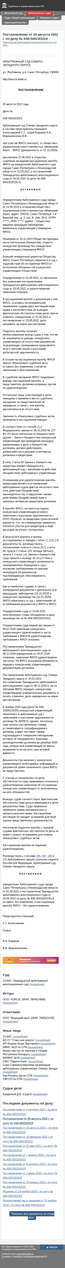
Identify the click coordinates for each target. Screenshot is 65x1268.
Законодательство (15, 22)
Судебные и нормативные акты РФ (26, 6)
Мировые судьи (49, 17)
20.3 (39, 426)
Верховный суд (14, 12)
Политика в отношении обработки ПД (30, 1256)
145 (25, 554)
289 (50, 855)
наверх (51, 1247)
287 (44, 855)
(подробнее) (37, 984)
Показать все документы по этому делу (33, 1215)
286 (38, 855)
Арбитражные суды (39, 12)
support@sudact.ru (25, 1254)
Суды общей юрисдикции (20, 17)
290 (5, 859)
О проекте (6, 1256)
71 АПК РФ (52, 540)
